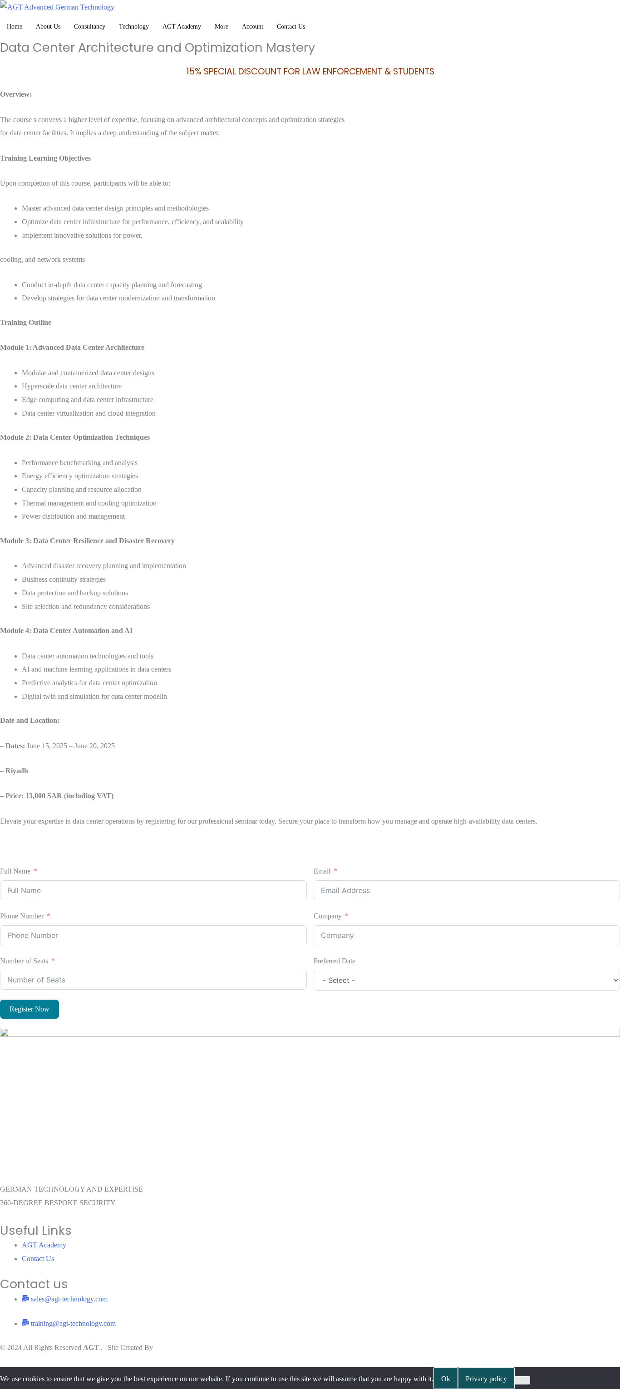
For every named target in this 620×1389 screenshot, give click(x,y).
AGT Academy (181, 26)
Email (322, 871)
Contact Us (291, 26)
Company (328, 916)
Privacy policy (486, 1379)
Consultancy (89, 26)
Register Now (29, 1009)
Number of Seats (24, 961)
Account (252, 26)
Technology (134, 26)
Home (14, 26)
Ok (445, 1379)
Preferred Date (334, 961)
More (221, 26)
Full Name (15, 871)
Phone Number (22, 916)
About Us (48, 26)
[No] (522, 1380)
